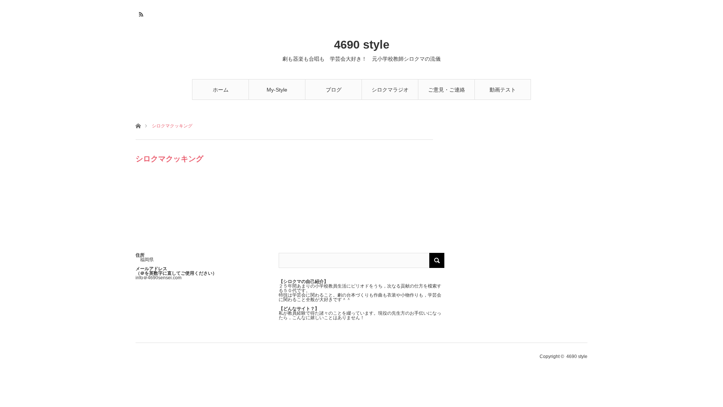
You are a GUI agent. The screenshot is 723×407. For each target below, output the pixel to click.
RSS (140, 13)
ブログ (334, 90)
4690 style (361, 44)
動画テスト (503, 90)
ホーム (221, 90)
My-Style (277, 90)
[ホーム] (138, 125)
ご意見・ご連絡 (446, 90)
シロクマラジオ (390, 90)
